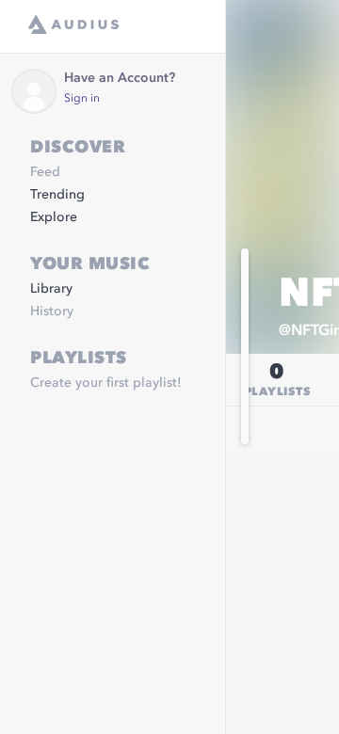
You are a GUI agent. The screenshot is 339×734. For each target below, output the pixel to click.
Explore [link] (53, 217)
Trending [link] (57, 194)
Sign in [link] (82, 98)
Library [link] (51, 288)
